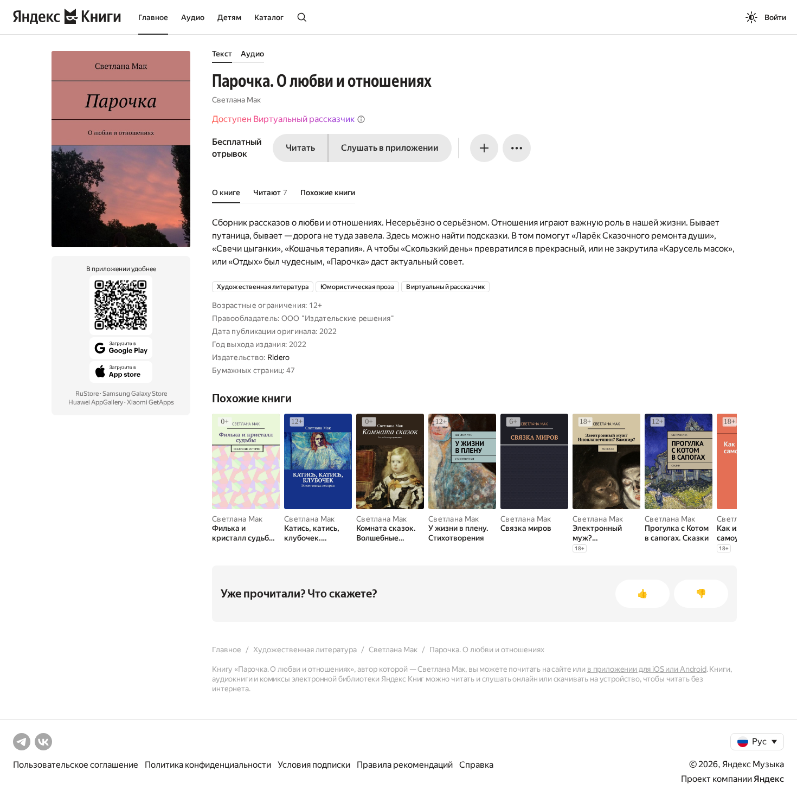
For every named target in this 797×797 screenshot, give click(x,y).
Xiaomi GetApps (150, 402)
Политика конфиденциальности (208, 765)
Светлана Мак (236, 99)
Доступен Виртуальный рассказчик (283, 119)
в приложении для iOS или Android (646, 669)
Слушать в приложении (390, 148)
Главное (153, 17)
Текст (222, 53)
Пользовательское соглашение (75, 765)
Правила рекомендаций (405, 765)
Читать (300, 148)
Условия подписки (314, 765)
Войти (775, 17)
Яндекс (769, 779)
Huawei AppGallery (95, 402)
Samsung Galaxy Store (134, 393)
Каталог (269, 17)
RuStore (87, 393)
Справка (476, 765)
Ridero (278, 357)
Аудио (192, 17)
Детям (229, 17)
